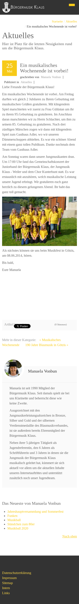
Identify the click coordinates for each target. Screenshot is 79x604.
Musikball (14, 520)
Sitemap (7, 583)
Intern (6, 588)
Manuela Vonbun (51, 77)
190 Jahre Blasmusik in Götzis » (46, 345)
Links (6, 593)
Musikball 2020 (17, 528)
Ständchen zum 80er (21, 524)
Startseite (57, 21)
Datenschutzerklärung (16, 573)
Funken (12, 516)
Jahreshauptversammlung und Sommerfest (35, 511)
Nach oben (69, 536)
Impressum (9, 578)
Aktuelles (71, 21)
